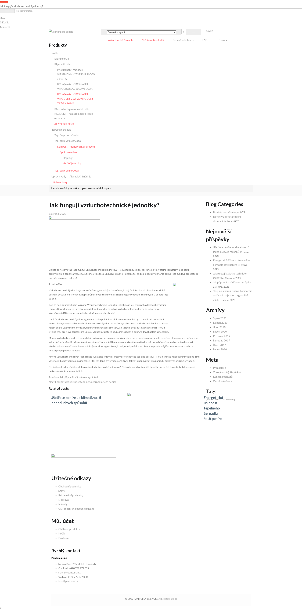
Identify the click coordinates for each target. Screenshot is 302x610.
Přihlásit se (219, 367)
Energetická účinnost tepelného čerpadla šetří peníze (213, 408)
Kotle (55, 53)
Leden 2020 (220, 331)
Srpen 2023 (219, 318)
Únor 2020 (219, 327)
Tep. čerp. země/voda (66, 170)
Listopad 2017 (221, 340)
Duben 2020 (220, 322)
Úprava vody (59, 176)
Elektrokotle (61, 58)
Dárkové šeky (59, 182)
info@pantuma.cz (68, 581)
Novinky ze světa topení (227, 212)
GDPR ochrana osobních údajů (76, 508)
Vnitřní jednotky (72, 163)
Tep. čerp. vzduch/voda (67, 140)
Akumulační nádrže (80, 176)
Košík (4, 22)
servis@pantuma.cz (69, 572)
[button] (209, 31)
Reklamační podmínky (70, 495)
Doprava (63, 499)
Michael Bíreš (169, 598)
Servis (62, 490)
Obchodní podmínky (69, 486)
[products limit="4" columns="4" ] (220, 399)
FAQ (205, 39)
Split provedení (68, 152)
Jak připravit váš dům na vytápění (232, 282)
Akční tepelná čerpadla (120, 39)
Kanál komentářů (222, 376)
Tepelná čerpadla (61, 129)
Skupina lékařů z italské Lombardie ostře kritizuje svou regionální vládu (232, 295)
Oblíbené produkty (69, 529)
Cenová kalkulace (182, 39)
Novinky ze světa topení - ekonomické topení (85, 188)
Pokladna (63, 538)
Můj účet (5, 26)
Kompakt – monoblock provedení (76, 146)
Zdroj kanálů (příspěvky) (227, 372)
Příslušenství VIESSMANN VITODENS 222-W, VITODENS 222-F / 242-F (75, 99)
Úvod (3, 18)
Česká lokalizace (222, 381)
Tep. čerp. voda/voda (66, 135)
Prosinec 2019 (221, 336)
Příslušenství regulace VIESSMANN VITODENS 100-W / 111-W (76, 74)
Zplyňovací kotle (64, 123)
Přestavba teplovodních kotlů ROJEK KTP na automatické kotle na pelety (73, 114)
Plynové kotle (62, 64)
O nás (221, 39)
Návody (62, 504)
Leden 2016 (220, 349)
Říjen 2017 (219, 345)
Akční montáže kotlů (153, 39)
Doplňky (68, 157)
